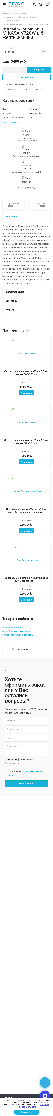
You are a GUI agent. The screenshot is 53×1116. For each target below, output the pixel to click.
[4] (7, 48)
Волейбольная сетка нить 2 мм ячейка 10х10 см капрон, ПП (26, 579)
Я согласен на (26, 773)
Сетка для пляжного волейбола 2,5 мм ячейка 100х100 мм (26, 373)
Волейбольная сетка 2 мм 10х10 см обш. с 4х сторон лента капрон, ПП (26, 510)
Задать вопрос (26, 783)
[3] (6, 48)
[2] (4, 48)
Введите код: (12, 763)
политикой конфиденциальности (33, 1106)
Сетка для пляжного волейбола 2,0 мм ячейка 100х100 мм (26, 442)
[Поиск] (40, 4)
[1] (3, 48)
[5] (9, 48)
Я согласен (26, 1112)
